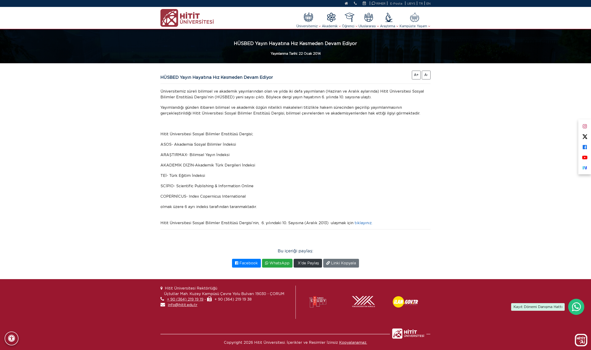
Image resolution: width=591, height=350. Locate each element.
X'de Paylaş (308, 263)
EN (428, 3)
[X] (584, 135)
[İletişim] (355, 3)
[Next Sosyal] (584, 167)
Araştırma (387, 26)
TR (421, 3)
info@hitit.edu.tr (182, 305)
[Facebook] (584, 146)
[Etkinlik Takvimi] (365, 3)
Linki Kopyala (343, 263)
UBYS (411, 3)
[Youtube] (584, 156)
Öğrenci (348, 26)
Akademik (330, 26)
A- (426, 75)
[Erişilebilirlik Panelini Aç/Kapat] (11, 338)
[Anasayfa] (346, 3)
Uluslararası (367, 26)
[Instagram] (584, 125)
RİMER (380, 3)
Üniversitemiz (307, 26)
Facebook (248, 263)
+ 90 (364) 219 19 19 (185, 299)
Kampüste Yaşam (413, 26)
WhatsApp (278, 263)
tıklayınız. (364, 223)
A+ (416, 75)
